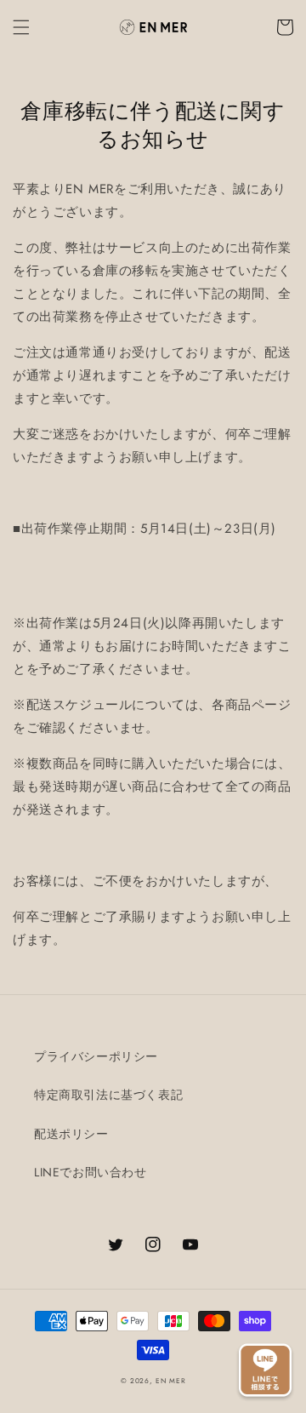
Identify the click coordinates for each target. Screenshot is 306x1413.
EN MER (170, 1381)
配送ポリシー (71, 1133)
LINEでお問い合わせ (90, 1172)
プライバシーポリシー (96, 1056)
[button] (21, 27)
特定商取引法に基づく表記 (108, 1094)
